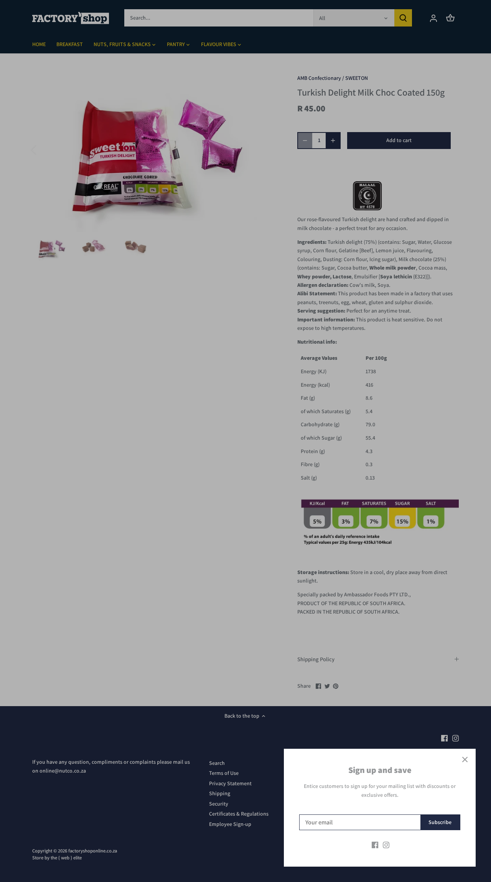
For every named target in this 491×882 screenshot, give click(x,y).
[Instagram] (386, 845)
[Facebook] (375, 845)
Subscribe (439, 822)
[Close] (464, 759)
